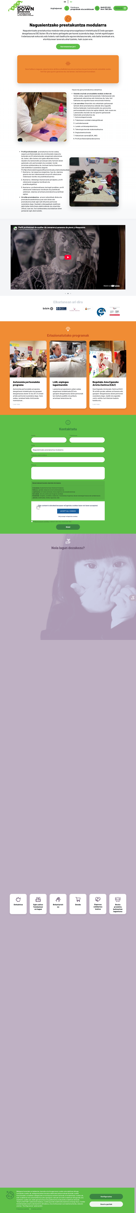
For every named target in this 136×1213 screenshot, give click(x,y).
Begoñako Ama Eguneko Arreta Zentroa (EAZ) (106, 383)
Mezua (33, 465)
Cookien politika (36, 1209)
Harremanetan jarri (68, 46)
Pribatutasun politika (41, 521)
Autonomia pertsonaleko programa (26, 383)
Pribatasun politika (22, 1209)
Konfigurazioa (106, 1196)
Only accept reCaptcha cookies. (68, 516)
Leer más (16, 404)
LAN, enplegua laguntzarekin (61, 383)
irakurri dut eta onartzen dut (52, 521)
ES (65, 2)
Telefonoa (73, 435)
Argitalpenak (56, 8)
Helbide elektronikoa (39, 455)
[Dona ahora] (132, 598)
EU (71, 2)
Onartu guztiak (106, 1204)
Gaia (33, 445)
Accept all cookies (68, 511)
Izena (33, 435)
